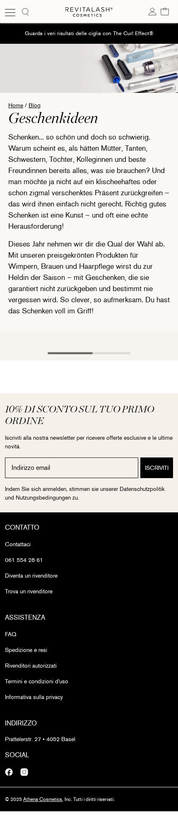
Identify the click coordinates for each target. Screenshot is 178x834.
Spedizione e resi (26, 650)
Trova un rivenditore (29, 591)
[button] (165, 11)
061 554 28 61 (24, 560)
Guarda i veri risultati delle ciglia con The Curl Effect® (89, 33)
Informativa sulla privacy (34, 697)
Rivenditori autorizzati (31, 665)
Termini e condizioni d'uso (36, 681)
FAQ (10, 634)
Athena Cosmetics (42, 799)
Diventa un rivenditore (31, 575)
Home (15, 105)
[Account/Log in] (152, 11)
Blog (35, 105)
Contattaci (18, 544)
